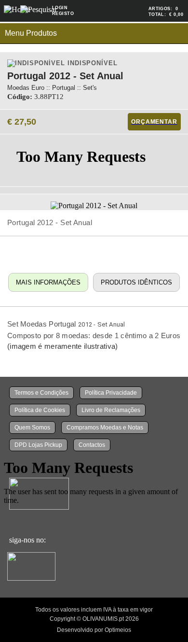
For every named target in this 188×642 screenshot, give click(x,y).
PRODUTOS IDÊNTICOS (136, 282)
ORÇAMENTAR (154, 121)
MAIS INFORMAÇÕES (48, 282)
